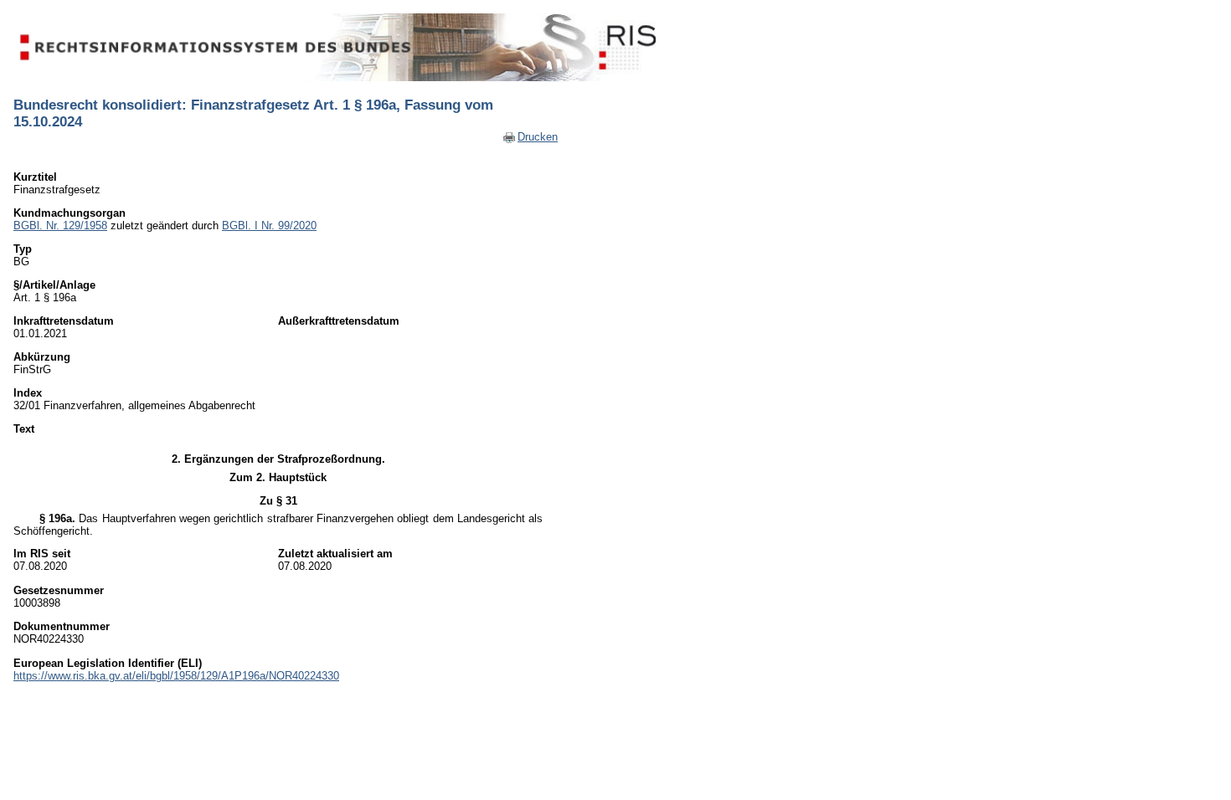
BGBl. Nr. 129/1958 (60, 225)
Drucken (538, 137)
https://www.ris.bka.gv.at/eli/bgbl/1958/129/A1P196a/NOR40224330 (176, 675)
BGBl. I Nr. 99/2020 (269, 225)
